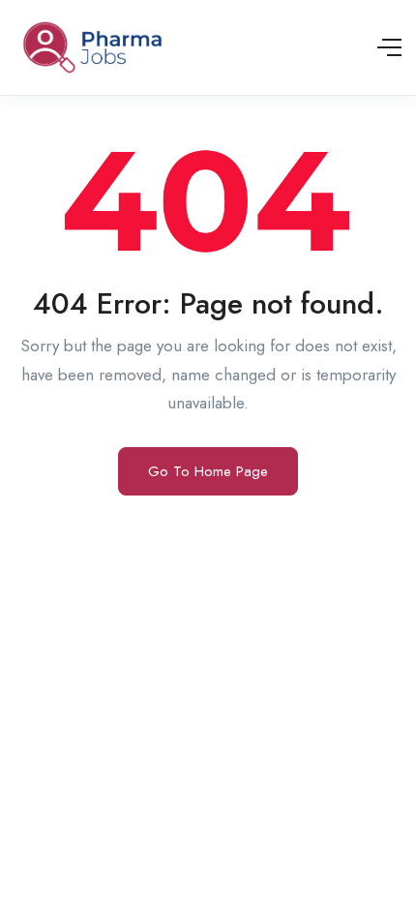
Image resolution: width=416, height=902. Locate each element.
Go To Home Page (208, 471)
